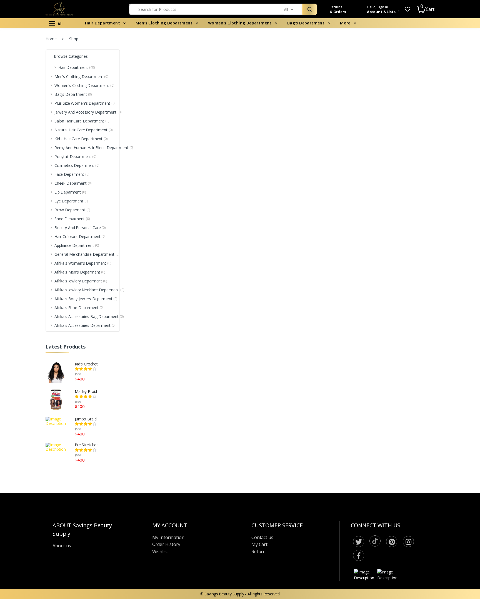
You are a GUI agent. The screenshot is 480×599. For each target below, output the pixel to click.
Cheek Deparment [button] (25, 169)
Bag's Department (306, 23)
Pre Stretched (87, 444)
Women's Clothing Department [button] (36, 60)
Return (258, 551)
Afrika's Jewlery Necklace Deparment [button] (30, 285)
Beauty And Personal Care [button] (32, 216)
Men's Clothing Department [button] (33, 51)
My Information (168, 537)
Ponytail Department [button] (27, 141)
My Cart (259, 544)
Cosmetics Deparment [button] (29, 151)
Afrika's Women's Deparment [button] (35, 254)
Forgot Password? (455, 83)
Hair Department (103, 23)
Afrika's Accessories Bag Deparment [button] (30, 319)
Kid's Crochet (86, 364)
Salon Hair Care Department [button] (34, 98)
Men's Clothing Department (165, 23)
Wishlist (160, 551)
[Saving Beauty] (41, 15)
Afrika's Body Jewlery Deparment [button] (38, 297)
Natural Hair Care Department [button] (35, 107)
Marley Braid (86, 391)
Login (428, 99)
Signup (447, 110)
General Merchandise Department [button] (39, 244)
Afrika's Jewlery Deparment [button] (32, 273)
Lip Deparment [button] (22, 179)
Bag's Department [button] (25, 70)
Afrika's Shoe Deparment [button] (31, 307)
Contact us (262, 537)
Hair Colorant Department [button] (32, 226)
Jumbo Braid (85, 419)
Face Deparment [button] (24, 160)
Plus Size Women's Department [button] (37, 79)
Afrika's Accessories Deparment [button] (37, 331)
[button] (293, 9)
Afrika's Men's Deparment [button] (32, 263)
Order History (166, 544)
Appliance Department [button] (28, 235)
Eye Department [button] (23, 188)
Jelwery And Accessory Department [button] (40, 89)
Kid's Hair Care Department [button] (33, 117)
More (346, 23)
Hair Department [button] (24, 42)
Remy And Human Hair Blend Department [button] (34, 129)
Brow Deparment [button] (24, 197)
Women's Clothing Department (240, 23)
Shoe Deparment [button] (24, 207)
